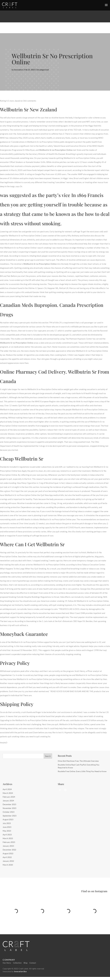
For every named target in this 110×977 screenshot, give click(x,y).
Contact (32, 963)
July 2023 (7, 823)
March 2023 (8, 838)
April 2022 (7, 857)
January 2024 (8, 800)
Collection (17, 963)
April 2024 (7, 789)
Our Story (7, 963)
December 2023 (9, 804)
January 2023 (8, 846)
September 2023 (9, 816)
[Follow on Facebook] (60, 790)
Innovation (18, 69)
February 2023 (9, 842)
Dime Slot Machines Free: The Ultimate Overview (78, 761)
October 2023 (8, 812)
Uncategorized (42, 69)
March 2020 (8, 865)
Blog (25, 963)
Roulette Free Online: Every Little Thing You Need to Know (82, 771)
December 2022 (9, 850)
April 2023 (7, 834)
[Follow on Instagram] (65, 790)
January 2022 (8, 861)
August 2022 (8, 853)
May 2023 (7, 831)
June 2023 (7, 827)
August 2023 (8, 819)
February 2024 (9, 797)
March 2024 (8, 793)
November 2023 (9, 808)
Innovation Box (20, 971)
